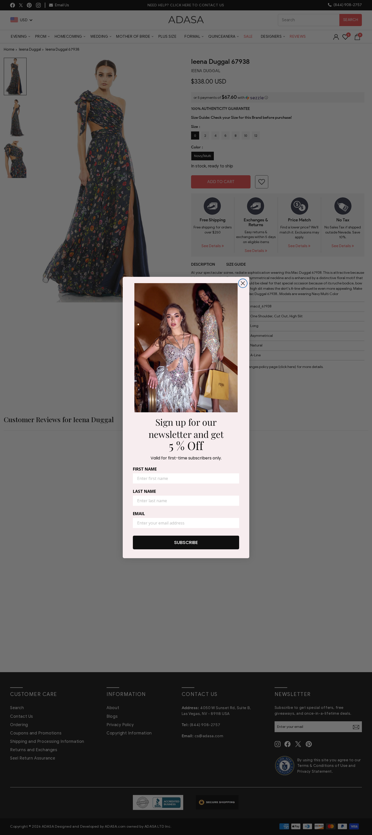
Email (139, 513)
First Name (145, 469)
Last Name (144, 491)
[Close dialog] (242, 283)
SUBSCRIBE (186, 542)
